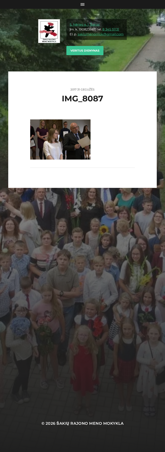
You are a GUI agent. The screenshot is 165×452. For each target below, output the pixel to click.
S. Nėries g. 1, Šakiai (85, 24)
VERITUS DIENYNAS (84, 50)
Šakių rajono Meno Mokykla (90, 423)
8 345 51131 (110, 29)
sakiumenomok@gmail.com (101, 34)
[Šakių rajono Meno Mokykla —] (49, 40)
